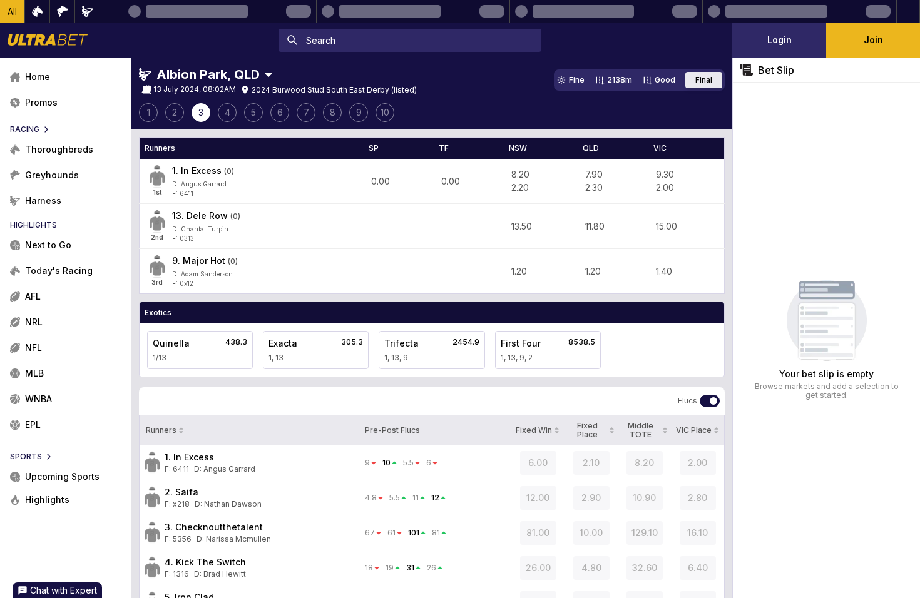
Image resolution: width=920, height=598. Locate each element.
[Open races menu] (268, 74)
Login (779, 39)
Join (873, 39)
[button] (12, 11)
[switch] (710, 401)
